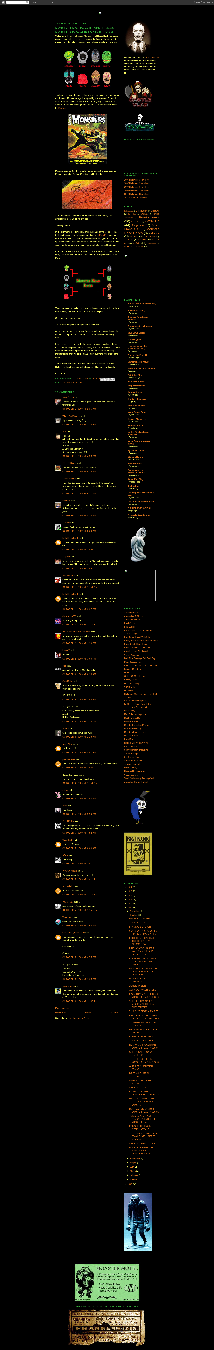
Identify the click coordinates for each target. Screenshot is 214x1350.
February (134, 1175)
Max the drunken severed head (76, 632)
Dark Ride (132, 214)
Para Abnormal (135, 464)
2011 (130, 899)
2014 (130, 887)
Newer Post (60, 1012)
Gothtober (128, 690)
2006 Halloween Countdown (136, 180)
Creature (155, 211)
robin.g (65, 790)
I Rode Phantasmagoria (135, 700)
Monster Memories (137, 419)
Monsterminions (135, 425)
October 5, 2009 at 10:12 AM (79, 864)
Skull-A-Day (133, 486)
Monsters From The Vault (135, 732)
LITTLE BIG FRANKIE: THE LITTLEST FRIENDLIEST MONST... (142, 1102)
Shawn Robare (69, 479)
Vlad (135, 243)
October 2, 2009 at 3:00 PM (79, 659)
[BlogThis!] (105, 379)
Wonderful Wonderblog (139, 515)
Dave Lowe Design (136, 333)
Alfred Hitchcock (131, 612)
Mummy (134, 236)
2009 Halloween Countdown (136, 190)
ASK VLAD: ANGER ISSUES (142, 990)
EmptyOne (67, 744)
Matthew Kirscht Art (133, 718)
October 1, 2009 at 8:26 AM (79, 515)
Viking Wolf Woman (71, 416)
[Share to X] (108, 379)
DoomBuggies (134, 339)
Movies (155, 233)
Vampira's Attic (131, 775)
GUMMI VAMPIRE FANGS (141, 1037)
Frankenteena (136, 222)
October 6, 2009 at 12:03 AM (79, 1001)
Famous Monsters (132, 669)
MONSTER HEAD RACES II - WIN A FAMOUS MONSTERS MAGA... (143, 1150)
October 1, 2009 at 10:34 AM (79, 568)
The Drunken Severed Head (141, 502)
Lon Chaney (129, 711)
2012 (130, 895)
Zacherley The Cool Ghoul (136, 782)
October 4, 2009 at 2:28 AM (79, 737)
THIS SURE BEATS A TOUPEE (143, 1011)
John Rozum (68, 397)
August (133, 1163)
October (134, 915)
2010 (130, 903)
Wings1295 (67, 840)
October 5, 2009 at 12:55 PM (79, 910)
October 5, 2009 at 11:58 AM (79, 895)
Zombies (140, 246)
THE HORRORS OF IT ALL (140, 508)
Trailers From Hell (132, 764)
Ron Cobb (62, 108)
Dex (64, 431)
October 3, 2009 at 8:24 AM (79, 674)
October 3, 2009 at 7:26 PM (79, 721)
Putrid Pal (128, 739)
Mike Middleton (69, 463)
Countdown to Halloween (140, 326)
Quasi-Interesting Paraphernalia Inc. (136, 471)
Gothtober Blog (135, 375)
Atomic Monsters (132, 620)
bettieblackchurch (70, 538)
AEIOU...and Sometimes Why (142, 304)
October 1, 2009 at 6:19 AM (79, 471)
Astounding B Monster (134, 616)
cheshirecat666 (69, 616)
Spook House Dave (133, 760)
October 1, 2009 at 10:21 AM (79, 550)
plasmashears (68, 759)
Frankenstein (149, 217)
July (132, 1167)
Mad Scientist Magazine (135, 714)
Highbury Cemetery (137, 399)
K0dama (66, 523)
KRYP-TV (151, 221)
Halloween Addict (136, 382)
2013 (130, 891)
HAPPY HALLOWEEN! (139, 919)
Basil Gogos (129, 623)
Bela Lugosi (128, 211)
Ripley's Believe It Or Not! (136, 743)
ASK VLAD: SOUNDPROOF (142, 1041)
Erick (64, 806)
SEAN (65, 855)
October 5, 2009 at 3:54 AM (79, 814)
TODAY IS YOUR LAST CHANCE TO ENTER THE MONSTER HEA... (142, 1119)
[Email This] (102, 379)
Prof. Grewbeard (69, 871)
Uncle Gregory (130, 768)
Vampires (142, 239)
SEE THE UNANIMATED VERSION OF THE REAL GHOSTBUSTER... (142, 1004)
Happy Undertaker (136, 386)
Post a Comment (63, 1008)
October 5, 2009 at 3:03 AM (79, 799)
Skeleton (128, 239)
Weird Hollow (107, 11)
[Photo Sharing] (107, 13)
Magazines (138, 225)
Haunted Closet (135, 392)
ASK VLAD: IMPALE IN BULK (143, 1143)
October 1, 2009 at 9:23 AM (79, 531)
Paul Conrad (67, 902)
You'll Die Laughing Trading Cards (139, 778)
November (135, 911)
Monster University (132, 728)
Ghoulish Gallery (131, 683)
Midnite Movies (131, 721)
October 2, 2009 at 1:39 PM (79, 643)
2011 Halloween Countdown (136, 197)
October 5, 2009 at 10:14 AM (79, 879)
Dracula (144, 214)
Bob (64, 666)
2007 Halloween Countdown (136, 183)
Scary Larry (149, 236)
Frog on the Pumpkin (138, 355)
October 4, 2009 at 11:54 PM (79, 783)
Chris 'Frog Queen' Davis (73, 932)
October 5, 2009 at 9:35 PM (79, 979)
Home (88, 1012)
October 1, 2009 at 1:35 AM (79, 409)
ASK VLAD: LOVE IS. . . (140, 923)
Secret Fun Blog (135, 479)
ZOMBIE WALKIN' (137, 986)
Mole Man (103, 235)
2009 (130, 907)
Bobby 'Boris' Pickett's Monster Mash (141, 640)
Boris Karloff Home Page (135, 644)
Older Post (115, 1012)
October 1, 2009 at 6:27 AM (79, 493)
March (133, 1171)
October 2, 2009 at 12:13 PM (79, 624)
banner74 (66, 650)
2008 (130, 1184)
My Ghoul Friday (136, 450)
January (134, 1179)
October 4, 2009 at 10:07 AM (79, 768)
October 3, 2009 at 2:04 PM (79, 699)
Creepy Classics (131, 655)
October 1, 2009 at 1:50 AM (79, 424)
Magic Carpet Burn (137, 412)
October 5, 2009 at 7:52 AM (79, 833)
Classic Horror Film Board (136, 651)
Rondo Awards (130, 746)
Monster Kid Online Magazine (137, 725)
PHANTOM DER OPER (140, 927)
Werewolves (151, 243)
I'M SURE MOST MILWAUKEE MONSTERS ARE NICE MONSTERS (143, 971)
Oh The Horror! (131, 735)
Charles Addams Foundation (137, 648)
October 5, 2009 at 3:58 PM (79, 925)
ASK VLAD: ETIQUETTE (140, 1087)
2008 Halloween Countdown (136, 187)
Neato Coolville (152, 57)
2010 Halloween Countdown (136, 194)
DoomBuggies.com (132, 662)
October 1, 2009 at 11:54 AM (79, 587)
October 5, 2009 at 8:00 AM (79, 848)
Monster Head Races (74, 382)
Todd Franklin (81, 379)
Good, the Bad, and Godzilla (141, 368)
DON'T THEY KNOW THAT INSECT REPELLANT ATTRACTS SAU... (141, 941)
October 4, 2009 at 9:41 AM (79, 752)
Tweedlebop (67, 917)
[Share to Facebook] (110, 379)
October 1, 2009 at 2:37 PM (79, 609)
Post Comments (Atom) (78, 1018)
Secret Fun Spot (131, 753)
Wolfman (128, 246)
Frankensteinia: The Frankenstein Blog (137, 347)
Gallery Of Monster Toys (135, 676)
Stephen (66, 557)
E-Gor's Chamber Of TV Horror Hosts (141, 665)
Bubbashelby (68, 886)
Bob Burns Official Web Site (137, 637)
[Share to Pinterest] (113, 379)
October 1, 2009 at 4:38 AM (79, 456)
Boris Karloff (141, 211)
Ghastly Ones (130, 680)
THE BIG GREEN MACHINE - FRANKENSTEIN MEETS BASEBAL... (143, 1136)
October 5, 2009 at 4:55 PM (79, 957)
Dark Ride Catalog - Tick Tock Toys (140, 658)
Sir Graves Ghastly (133, 757)
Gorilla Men (129, 687)
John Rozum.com (136, 405)
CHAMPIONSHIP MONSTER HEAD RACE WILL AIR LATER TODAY (142, 961)
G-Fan (127, 672)
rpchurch (66, 500)
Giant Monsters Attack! (138, 362)
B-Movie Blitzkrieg (136, 310)
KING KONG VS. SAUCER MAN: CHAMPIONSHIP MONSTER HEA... (141, 951)
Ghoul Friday (68, 821)
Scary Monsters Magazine (136, 750)
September (135, 1159)
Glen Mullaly (68, 681)
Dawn (64, 728)
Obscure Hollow (135, 457)
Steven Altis (67, 575)
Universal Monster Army (135, 771)
